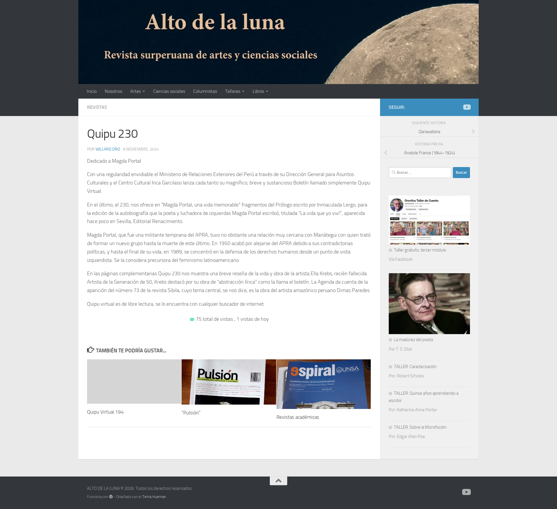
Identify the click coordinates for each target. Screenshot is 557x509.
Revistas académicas (297, 417)
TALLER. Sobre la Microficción (420, 427)
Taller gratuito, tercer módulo (420, 250)
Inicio (92, 91)
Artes (135, 91)
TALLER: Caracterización (415, 366)
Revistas (97, 107)
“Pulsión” (191, 413)
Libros (258, 91)
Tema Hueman (154, 496)
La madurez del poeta (413, 339)
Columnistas (205, 91)
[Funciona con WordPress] (111, 497)
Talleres (232, 91)
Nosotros (113, 91)
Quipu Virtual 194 (105, 412)
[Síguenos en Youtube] (466, 107)
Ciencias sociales (169, 91)
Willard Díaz (107, 149)
